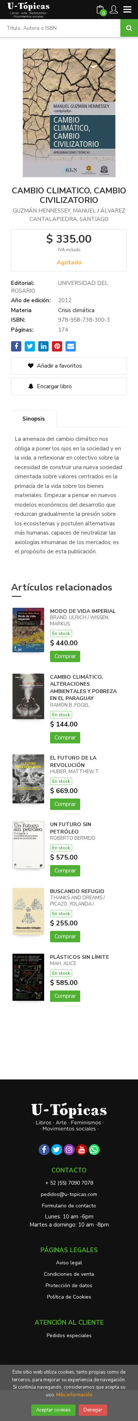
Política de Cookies (69, 1296)
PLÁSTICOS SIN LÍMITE (79, 957)
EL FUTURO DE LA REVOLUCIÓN (73, 761)
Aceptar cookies (53, 1410)
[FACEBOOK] (44, 1149)
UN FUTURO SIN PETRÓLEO (70, 828)
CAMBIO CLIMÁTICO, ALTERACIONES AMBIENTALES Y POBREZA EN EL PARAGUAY (83, 688)
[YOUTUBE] (81, 1149)
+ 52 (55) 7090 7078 (69, 1182)
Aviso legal (69, 1262)
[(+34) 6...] (94, 1149)
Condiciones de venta (69, 1274)
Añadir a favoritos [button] (58, 366)
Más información (74, 1395)
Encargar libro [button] (53, 386)
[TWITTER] (56, 1149)
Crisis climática (76, 310)
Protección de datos (69, 1285)
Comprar (65, 656)
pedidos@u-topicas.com (69, 1194)
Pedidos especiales (69, 1335)
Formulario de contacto (69, 1205)
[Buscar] (129, 28)
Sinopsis (33, 418)
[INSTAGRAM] (69, 1149)
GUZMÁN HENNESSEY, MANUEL (54, 210)
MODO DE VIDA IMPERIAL (83, 611)
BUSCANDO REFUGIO (77, 891)
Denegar (93, 1410)
